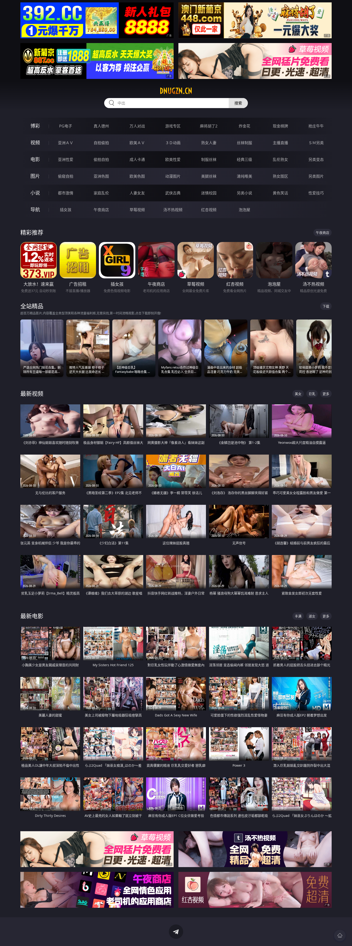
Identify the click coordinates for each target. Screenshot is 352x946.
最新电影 (31, 616)
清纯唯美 (244, 176)
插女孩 (65, 209)
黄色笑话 (280, 193)
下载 (326, 306)
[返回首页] (340, 935)
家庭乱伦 (101, 193)
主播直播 (280, 142)
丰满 (298, 616)
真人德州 (101, 126)
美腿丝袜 (208, 176)
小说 (35, 193)
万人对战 (137, 126)
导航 (35, 209)
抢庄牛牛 (316, 126)
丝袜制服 (244, 142)
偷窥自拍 (65, 176)
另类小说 (244, 193)
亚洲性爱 (65, 159)
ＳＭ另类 (316, 142)
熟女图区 (280, 176)
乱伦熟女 (280, 159)
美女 (298, 393)
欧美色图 (137, 176)
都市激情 (65, 193)
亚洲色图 (101, 176)
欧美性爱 (173, 159)
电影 (35, 159)
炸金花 (244, 126)
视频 (35, 142)
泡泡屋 (244, 209)
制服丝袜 (208, 159)
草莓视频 (137, 209)
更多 (326, 393)
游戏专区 (173, 126)
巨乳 (312, 393)
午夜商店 (101, 209)
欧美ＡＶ (137, 142)
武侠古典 (173, 193)
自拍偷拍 (101, 142)
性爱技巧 (316, 193)
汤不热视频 (172, 209)
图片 (35, 176)
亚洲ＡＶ (65, 142)
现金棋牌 (280, 126)
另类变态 (316, 159)
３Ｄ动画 (173, 142)
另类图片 (316, 176)
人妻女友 (137, 193)
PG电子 (65, 126)
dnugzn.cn (176, 91)
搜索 (238, 103)
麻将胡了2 (208, 126)
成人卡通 (137, 159)
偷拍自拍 (101, 159)
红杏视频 (208, 209)
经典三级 (244, 159)
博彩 (35, 126)
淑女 (312, 616)
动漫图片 (173, 176)
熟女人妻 (208, 142)
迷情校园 (208, 193)
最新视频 (31, 393)
